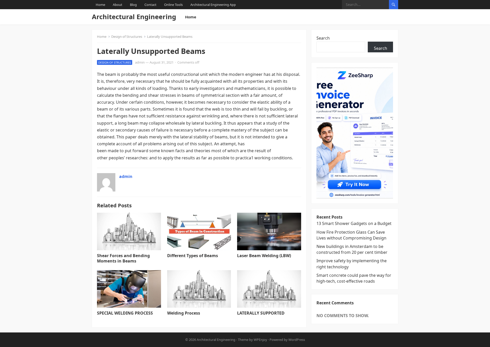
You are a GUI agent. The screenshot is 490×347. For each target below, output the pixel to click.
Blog (133, 4)
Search (323, 38)
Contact (150, 4)
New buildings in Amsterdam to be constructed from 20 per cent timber (351, 249)
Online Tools (173, 4)
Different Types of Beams (192, 255)
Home (100, 4)
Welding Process (183, 313)
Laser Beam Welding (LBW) (264, 255)
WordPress (296, 339)
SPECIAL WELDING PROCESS (125, 313)
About (117, 4)
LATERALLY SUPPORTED (261, 313)
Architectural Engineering (134, 16)
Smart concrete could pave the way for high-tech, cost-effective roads (353, 278)
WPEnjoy (260, 339)
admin (140, 62)
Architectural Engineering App (213, 4)
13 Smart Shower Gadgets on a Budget (353, 223)
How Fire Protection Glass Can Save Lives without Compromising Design (351, 235)
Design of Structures (126, 36)
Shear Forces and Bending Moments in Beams (123, 258)
